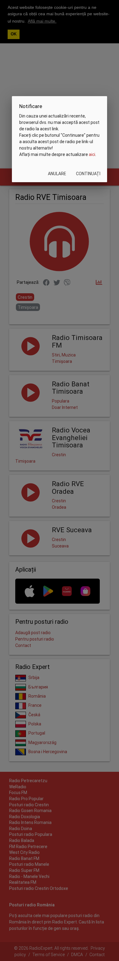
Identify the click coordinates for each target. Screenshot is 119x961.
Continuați (88, 173)
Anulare (57, 173)
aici (92, 154)
